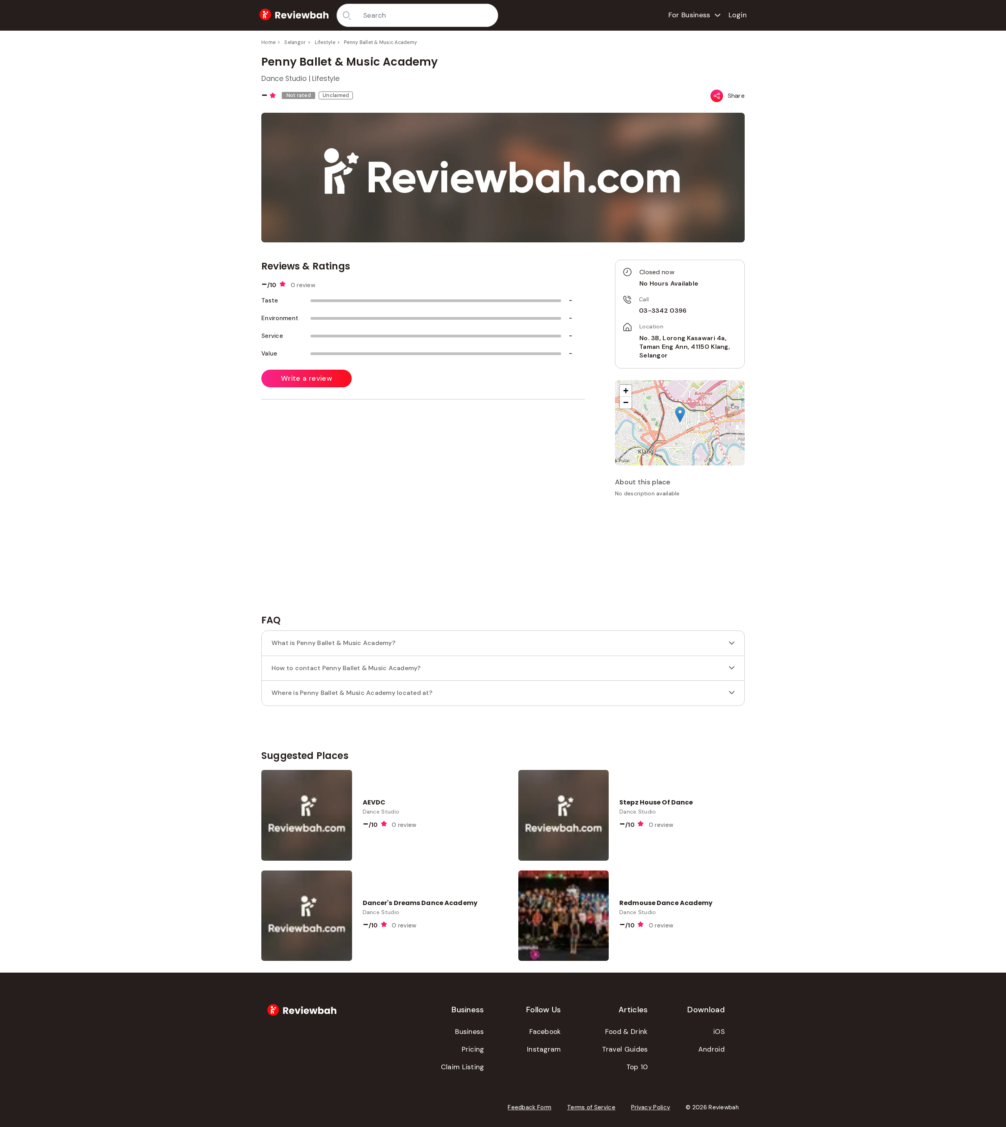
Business (469, 1031)
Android (711, 1049)
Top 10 (637, 1067)
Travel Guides (625, 1049)
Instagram (544, 1049)
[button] (680, 415)
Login (738, 15)
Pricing (473, 1049)
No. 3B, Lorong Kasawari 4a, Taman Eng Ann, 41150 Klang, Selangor (684, 347)
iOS (719, 1031)
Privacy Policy (650, 1107)
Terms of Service (591, 1107)
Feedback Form (529, 1107)
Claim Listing (462, 1067)
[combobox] (427, 15)
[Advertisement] (680, 558)
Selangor (295, 42)
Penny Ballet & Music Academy (380, 42)
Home (268, 42)
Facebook (545, 1031)
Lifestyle (325, 42)
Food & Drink (626, 1031)
